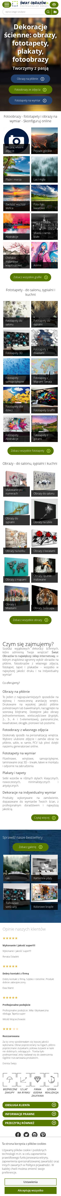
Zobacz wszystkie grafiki (27, 277)
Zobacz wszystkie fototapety (27, 450)
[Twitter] (26, 1135)
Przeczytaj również (19, 1123)
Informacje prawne (20, 1114)
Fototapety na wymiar (27, 100)
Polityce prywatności (38, 1165)
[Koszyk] (54, 5)
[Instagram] (35, 1135)
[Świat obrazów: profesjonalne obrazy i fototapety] (30, 3)
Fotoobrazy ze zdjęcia (27, 89)
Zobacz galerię (27, 847)
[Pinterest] (43, 1135)
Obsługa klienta (17, 1105)
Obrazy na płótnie (27, 79)
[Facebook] (18, 1135)
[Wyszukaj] (48, 11)
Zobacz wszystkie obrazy (27, 620)
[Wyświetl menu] (6, 4)
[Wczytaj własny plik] (55, 11)
